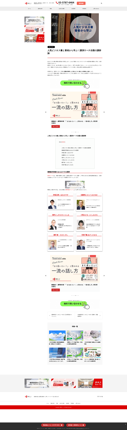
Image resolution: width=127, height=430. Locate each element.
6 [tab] (78, 132)
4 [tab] (75, 132)
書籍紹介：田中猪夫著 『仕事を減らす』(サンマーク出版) (67, 121)
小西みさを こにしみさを (68, 160)
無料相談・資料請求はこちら (75, 425)
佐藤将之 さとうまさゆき (68, 155)
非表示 (63, 142)
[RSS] (102, 396)
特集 (51, 8)
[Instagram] (98, 396)
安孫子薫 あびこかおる (67, 164)
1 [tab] (71, 132)
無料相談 (81, 3)
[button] (46, 112)
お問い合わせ (96, 8)
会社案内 (73, 8)
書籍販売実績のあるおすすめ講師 (70, 150)
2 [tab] (73, 132)
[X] (100, 396)
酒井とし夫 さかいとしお (68, 157)
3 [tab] (74, 132)
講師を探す (40, 8)
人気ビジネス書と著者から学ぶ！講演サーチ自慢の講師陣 (76, 148)
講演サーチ (50, 175)
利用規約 (84, 8)
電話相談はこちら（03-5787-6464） (51, 425)
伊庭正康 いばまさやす (67, 152)
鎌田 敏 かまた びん (67, 162)
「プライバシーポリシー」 (80, 428)
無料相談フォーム (69, 189)
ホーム (29, 8)
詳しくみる (55, 124)
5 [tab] (77, 132)
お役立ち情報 (61, 8)
